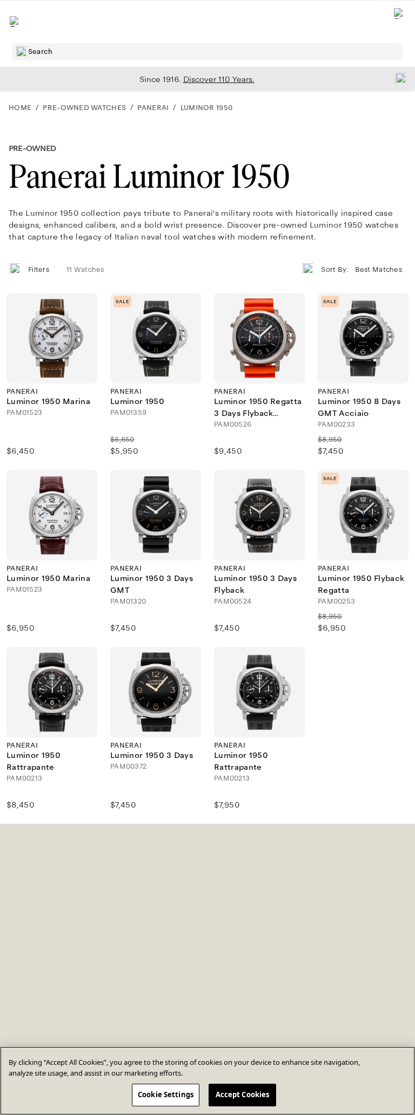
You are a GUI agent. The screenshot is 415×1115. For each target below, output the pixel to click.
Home (20, 108)
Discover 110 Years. (219, 79)
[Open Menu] (15, 21)
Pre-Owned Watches (84, 108)
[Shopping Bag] (399, 22)
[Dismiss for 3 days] (397, 77)
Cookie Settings (165, 1094)
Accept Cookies (243, 1094)
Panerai (153, 108)
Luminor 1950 (206, 108)
